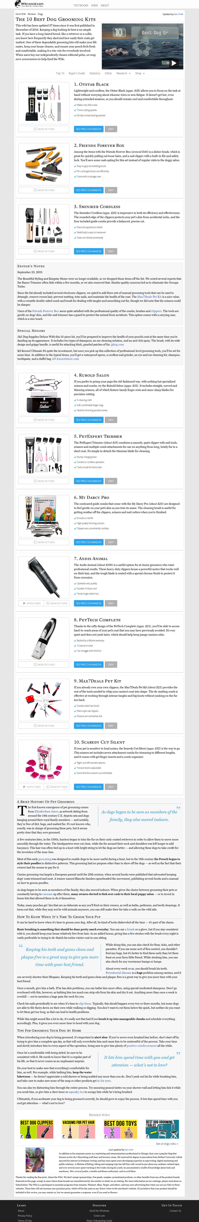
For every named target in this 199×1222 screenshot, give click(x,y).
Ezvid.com (99, 1215)
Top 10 (60, 73)
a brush (130, 929)
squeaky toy (76, 1092)
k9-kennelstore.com (65, 359)
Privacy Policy (25, 1215)
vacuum (47, 894)
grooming (44, 859)
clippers (156, 311)
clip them (85, 1003)
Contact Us (175, 1210)
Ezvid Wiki (21, 13)
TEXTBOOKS (81, 5)
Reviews (32, 13)
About (21, 1210)
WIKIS (94, 5)
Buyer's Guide (77, 73)
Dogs (40, 13)
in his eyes (104, 1080)
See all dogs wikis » (167, 1143)
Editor (108, 73)
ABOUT (105, 5)
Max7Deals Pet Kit (149, 297)
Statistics (95, 73)
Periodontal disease (118, 973)
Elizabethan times (46, 811)
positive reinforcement (142, 1045)
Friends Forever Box (46, 311)
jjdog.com (117, 344)
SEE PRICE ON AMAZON (88, 129)
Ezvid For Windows (99, 1210)
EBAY (111, 129)
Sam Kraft (129, 1149)
